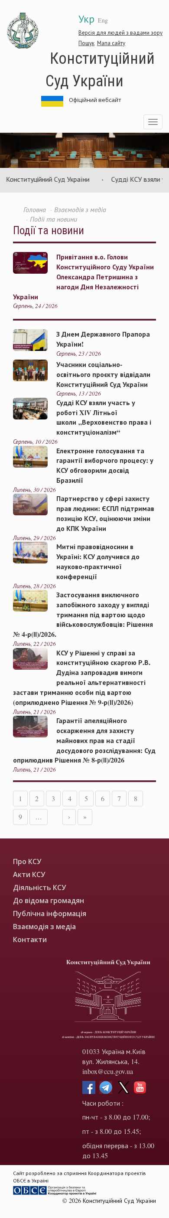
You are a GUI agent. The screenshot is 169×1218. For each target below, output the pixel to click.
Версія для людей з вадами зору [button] (120, 32)
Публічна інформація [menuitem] (49, 913)
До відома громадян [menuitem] (48, 900)
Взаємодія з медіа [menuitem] (44, 926)
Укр (86, 19)
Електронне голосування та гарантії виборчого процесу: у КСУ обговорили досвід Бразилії (104, 465)
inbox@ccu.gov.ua (107, 1071)
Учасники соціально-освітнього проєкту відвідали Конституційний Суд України (103, 374)
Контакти (30, 939)
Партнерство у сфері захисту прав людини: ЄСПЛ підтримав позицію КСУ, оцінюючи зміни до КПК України (105, 513)
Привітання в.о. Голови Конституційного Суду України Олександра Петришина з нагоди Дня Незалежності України (83, 276)
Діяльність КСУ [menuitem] (39, 887)
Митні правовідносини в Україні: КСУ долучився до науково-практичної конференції (98, 561)
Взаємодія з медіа (80, 209)
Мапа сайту (111, 43)
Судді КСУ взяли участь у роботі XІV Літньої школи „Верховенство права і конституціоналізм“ (103, 417)
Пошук (86, 43)
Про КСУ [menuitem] (27, 861)
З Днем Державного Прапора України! (103, 339)
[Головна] (23, 30)
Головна (34, 209)
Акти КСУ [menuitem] (29, 874)
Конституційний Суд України (100, 68)
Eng (103, 20)
